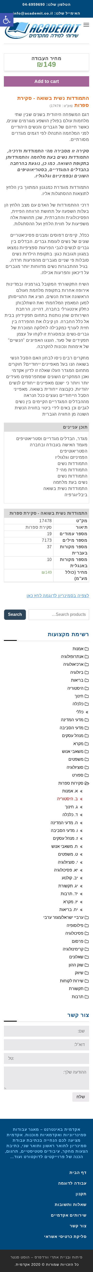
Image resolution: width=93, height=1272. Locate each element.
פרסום (77, 941)
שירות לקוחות (71, 981)
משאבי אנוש (72, 751)
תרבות (77, 997)
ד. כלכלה (70, 814)
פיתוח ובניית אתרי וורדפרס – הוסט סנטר (47, 1257)
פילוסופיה (75, 925)
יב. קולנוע (70, 878)
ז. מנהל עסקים (65, 838)
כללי (79, 712)
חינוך (79, 696)
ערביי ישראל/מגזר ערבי (63, 917)
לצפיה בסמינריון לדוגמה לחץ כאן (58, 595)
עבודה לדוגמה (72, 1183)
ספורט (77, 775)
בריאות (77, 680)
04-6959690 (33, 4)
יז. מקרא (70, 902)
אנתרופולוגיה (72, 656)
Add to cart (46, 81)
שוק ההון (76, 965)
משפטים (75, 759)
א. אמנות (70, 791)
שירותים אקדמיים (69, 1215)
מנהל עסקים (72, 735)
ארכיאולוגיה (73, 664)
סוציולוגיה (75, 767)
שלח (80, 1097)
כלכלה (78, 704)
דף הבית (78, 1172)
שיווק (79, 973)
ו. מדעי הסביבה (64, 830)
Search (15, 614)
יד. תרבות (69, 894)
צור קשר (78, 1226)
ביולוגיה (76, 672)
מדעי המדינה (72, 720)
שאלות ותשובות (71, 1204)
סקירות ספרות (70, 783)
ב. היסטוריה (67, 799)
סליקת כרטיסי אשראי (65, 1236)
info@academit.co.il (33, 13)
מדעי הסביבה (71, 728)
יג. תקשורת (68, 886)
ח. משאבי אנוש (64, 846)
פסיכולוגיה (74, 933)
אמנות (78, 649)
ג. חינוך (71, 807)
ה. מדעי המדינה (64, 823)
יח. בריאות (68, 909)
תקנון (81, 1194)
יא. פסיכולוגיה (66, 870)
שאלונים (76, 957)
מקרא (78, 743)
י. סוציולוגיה (68, 862)
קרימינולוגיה (73, 949)
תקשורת (76, 988)
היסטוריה (75, 688)
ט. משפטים (68, 854)
